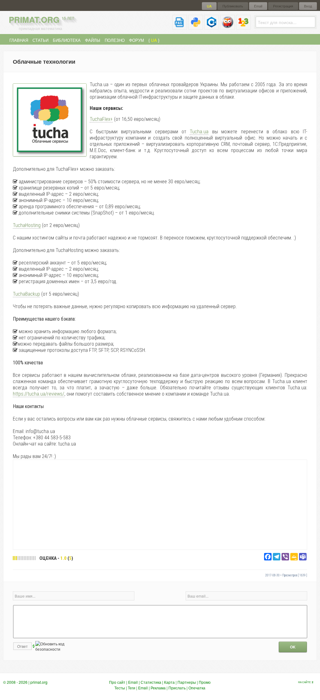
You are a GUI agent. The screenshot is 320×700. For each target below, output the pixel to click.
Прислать (177, 687)
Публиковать (232, 6)
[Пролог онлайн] (227, 27)
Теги (131, 687)
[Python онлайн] (195, 27)
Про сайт (117, 682)
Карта (169, 682)
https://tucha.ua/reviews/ (38, 394)
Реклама (158, 687)
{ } (153, 40)
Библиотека (67, 40)
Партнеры (187, 682)
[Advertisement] (160, 504)
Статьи (40, 40)
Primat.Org (41, 19)
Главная (18, 40)
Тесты (119, 687)
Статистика (151, 682)
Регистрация (283, 6)
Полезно (115, 40)
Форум (136, 40)
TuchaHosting (27, 225)
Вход (308, 6)
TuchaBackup (26, 294)
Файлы (92, 40)
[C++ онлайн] (211, 27)
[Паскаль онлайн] (179, 27)
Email (258, 6)
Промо (205, 682)
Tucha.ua (199, 132)
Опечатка (196, 687)
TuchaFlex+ (101, 119)
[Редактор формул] (243, 27)
